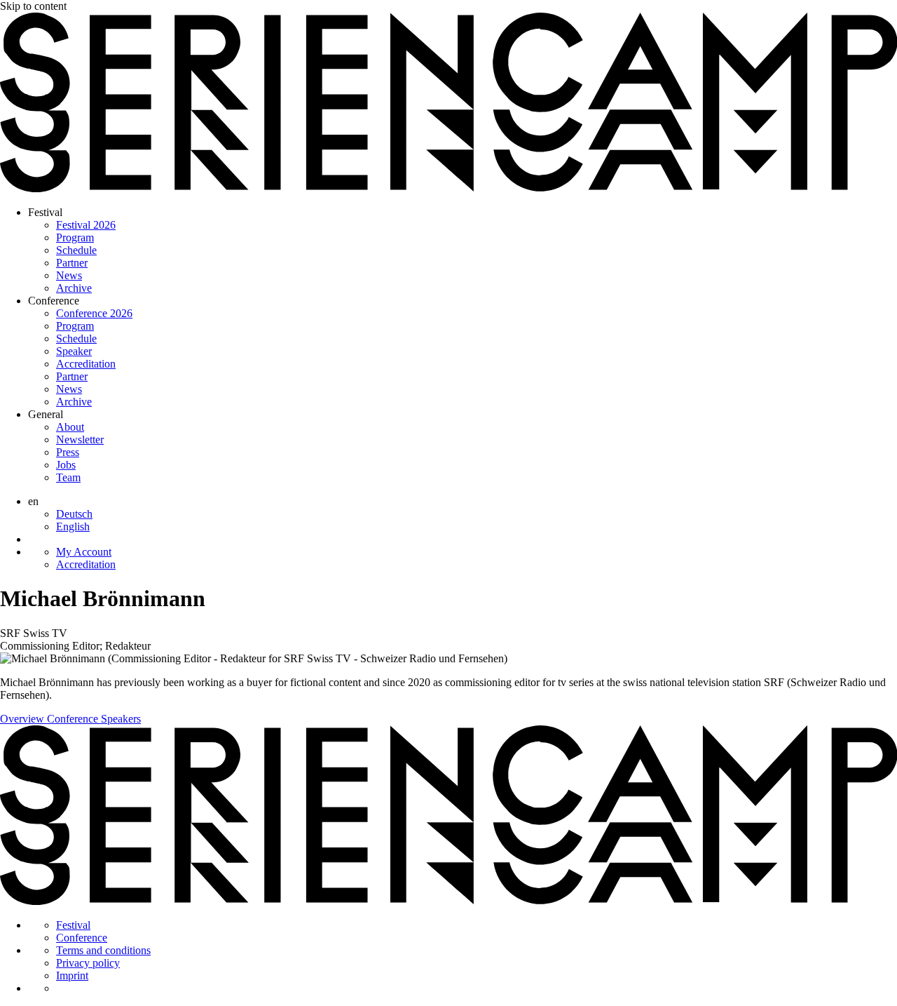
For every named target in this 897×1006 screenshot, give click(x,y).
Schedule (76, 250)
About (70, 427)
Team (68, 477)
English (73, 526)
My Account (83, 552)
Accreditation (86, 364)
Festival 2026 (86, 225)
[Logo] (448, 188)
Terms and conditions (103, 950)
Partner (72, 263)
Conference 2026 (94, 313)
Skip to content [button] (33, 6)
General (45, 414)
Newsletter (80, 439)
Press (67, 452)
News (69, 275)
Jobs (66, 465)
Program (75, 237)
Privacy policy (88, 963)
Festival (45, 212)
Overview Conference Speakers (70, 719)
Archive (74, 288)
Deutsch (74, 514)
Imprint (72, 975)
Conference (53, 301)
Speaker (74, 351)
